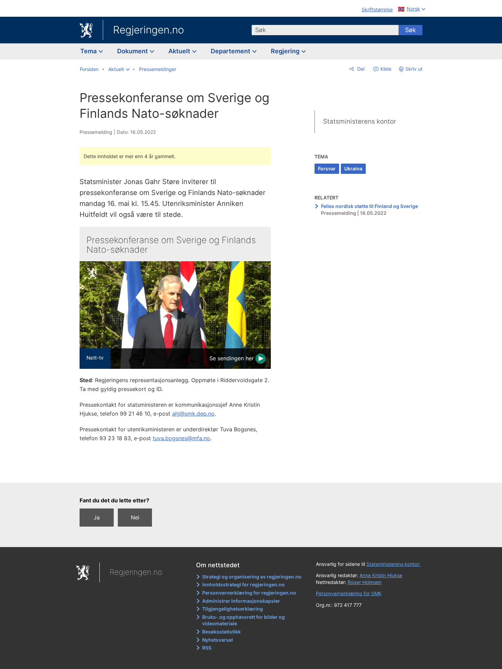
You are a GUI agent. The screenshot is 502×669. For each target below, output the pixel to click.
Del (360, 69)
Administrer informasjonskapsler (241, 601)
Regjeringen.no (148, 30)
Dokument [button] (133, 51)
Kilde (385, 69)
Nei (135, 517)
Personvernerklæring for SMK (348, 593)
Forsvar (327, 168)
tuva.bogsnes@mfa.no (181, 438)
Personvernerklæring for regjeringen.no (249, 593)
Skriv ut (413, 69)
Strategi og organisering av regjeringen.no (252, 577)
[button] (118, 69)
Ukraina (353, 168)
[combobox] (325, 30)
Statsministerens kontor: (393, 564)
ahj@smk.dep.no (193, 413)
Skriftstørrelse (377, 9)
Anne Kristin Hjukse (381, 575)
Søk (410, 29)
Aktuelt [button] (180, 51)
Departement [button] (231, 51)
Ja (97, 517)
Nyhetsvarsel (217, 640)
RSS (206, 648)
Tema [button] (89, 51)
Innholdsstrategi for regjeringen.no (243, 584)
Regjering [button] (286, 51)
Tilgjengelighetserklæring (232, 609)
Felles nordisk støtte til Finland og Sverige (369, 206)
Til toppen (179, 472)
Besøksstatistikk (221, 632)
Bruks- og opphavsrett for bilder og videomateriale (243, 620)
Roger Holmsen (364, 582)
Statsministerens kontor (359, 121)
